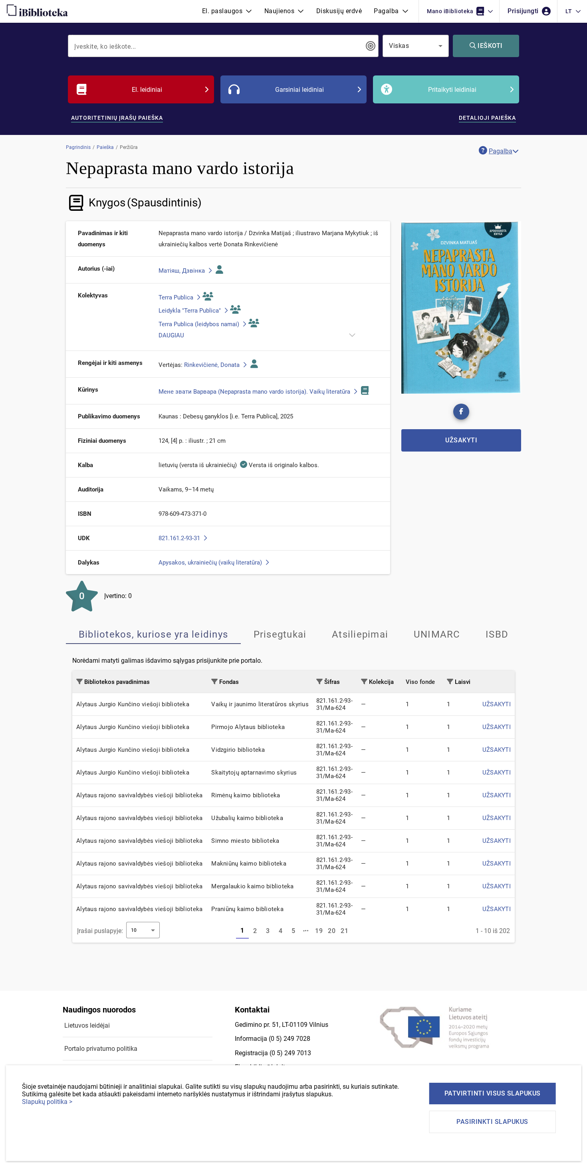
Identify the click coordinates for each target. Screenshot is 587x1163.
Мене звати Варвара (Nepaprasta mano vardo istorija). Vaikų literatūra (255, 391)
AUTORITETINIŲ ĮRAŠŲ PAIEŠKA (117, 118)
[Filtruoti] (79, 681)
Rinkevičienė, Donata (212, 365)
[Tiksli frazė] (371, 46)
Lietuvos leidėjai (87, 1025)
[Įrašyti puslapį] (306, 931)
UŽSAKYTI (496, 704)
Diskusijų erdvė (339, 11)
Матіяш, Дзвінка (182, 270)
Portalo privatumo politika (101, 1048)
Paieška (105, 147)
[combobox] (217, 46)
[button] (227, 11)
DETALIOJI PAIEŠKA (487, 118)
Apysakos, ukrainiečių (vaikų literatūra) (211, 562)
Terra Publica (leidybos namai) (200, 324)
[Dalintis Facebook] (461, 412)
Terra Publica (177, 297)
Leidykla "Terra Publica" (190, 310)
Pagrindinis (78, 147)
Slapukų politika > (47, 1102)
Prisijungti (524, 11)
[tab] (153, 634)
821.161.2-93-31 (180, 538)
